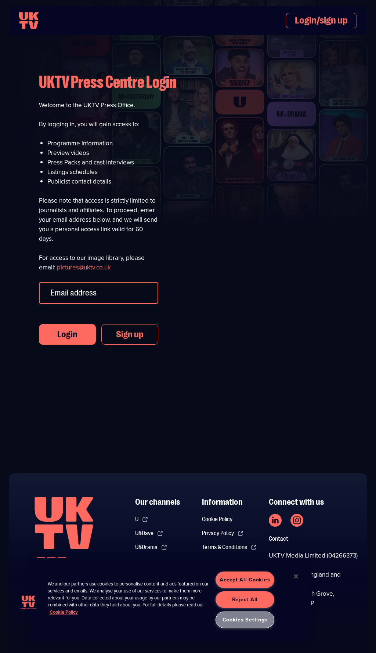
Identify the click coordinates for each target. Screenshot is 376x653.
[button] (28, 602)
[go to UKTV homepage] (29, 20)
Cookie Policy (217, 519)
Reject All (245, 599)
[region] (170, 599)
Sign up (130, 334)
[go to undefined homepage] (64, 535)
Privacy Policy (218, 533)
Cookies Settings (245, 620)
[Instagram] (296, 520)
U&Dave (144, 533)
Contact (278, 539)
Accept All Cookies (245, 580)
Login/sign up (321, 20)
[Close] (296, 576)
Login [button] (67, 334)
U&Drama (146, 547)
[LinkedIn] (275, 520)
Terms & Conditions (224, 547)
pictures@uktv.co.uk (84, 267)
